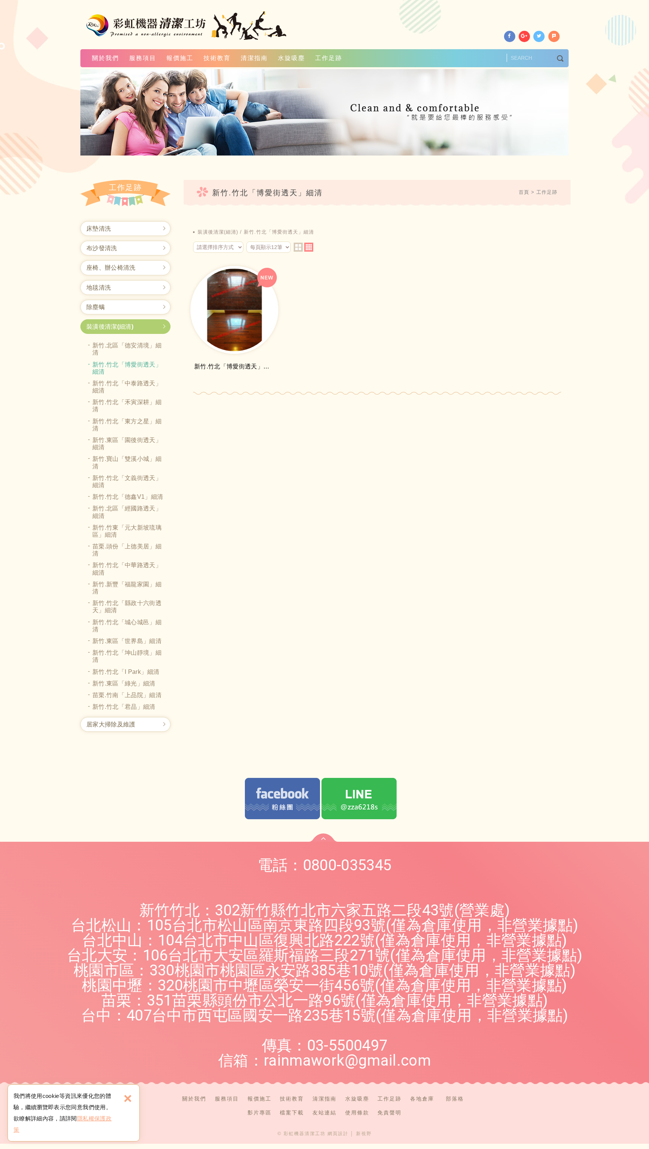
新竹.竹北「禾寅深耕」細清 (126, 405)
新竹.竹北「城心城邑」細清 (126, 626)
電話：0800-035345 (325, 865)
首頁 (524, 192)
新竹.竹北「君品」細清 (123, 707)
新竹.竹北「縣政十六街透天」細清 (126, 606)
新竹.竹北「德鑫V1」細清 (127, 497)
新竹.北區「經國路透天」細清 (126, 512)
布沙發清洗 (101, 248)
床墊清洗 (98, 228)
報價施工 (179, 58)
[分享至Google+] (524, 36)
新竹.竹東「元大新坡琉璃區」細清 (126, 531)
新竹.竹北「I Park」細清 (125, 672)
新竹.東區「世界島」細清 (126, 641)
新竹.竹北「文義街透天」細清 (126, 481)
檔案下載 (292, 1113)
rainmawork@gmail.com (347, 1060)
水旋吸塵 (291, 58)
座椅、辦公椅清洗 (111, 267)
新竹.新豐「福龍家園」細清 (126, 588)
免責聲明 (389, 1113)
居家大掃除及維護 (111, 724)
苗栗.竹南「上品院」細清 (126, 695)
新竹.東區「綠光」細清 (123, 683)
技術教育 (217, 58)
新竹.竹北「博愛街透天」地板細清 (234, 320)
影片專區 (260, 1113)
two (298, 247)
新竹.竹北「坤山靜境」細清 (126, 656)
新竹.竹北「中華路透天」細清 (126, 568)
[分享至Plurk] (554, 36)
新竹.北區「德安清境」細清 (126, 349)
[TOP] (323, 837)
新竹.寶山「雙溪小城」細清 (126, 462)
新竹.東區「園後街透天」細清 (126, 443)
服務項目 (142, 58)
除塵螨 (95, 307)
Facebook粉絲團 (282, 798)
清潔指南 (254, 58)
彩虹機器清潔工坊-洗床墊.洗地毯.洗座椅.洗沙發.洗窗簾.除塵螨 (187, 25)
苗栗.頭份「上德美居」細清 (126, 550)
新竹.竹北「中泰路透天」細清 (126, 387)
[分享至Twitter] (539, 36)
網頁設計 (338, 1133)
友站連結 (324, 1113)
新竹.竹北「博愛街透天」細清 (126, 368)
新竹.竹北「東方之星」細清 (126, 425)
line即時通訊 (359, 798)
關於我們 (105, 58)
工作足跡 (328, 58)
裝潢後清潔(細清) (109, 326)
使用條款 (357, 1113)
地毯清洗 (98, 287)
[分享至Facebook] (509, 36)
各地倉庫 (422, 1099)
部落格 (455, 1099)
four (308, 247)
